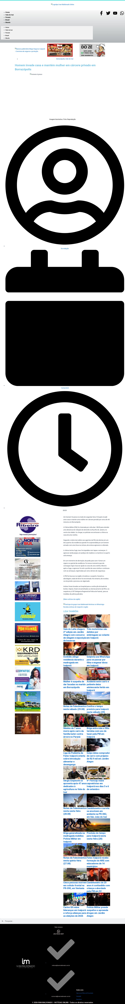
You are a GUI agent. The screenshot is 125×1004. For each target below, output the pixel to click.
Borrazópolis (60, 59)
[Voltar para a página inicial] (62, 4)
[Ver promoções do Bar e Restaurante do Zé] (92, 50)
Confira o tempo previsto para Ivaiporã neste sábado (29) (98, 709)
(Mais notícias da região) (71, 599)
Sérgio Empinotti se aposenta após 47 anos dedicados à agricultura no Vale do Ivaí (75, 786)
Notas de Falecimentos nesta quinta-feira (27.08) (74, 860)
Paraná (7, 17)
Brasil (7, 20)
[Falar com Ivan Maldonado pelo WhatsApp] (58, 931)
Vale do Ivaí (9, 15)
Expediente (79, 999)
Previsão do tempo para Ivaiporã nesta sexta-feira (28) (96, 836)
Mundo (7, 22)
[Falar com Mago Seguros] (30, 50)
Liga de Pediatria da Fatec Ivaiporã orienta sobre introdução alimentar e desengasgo (74, 759)
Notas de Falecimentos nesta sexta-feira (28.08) (74, 811)
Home (7, 12)
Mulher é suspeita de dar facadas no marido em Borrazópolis (74, 684)
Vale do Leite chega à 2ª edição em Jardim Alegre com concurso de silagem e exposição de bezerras (75, 635)
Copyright (78, 996)
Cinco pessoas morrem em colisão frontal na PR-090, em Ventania (74, 885)
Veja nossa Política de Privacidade (84, 993)
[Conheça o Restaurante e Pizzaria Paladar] (60, 50)
